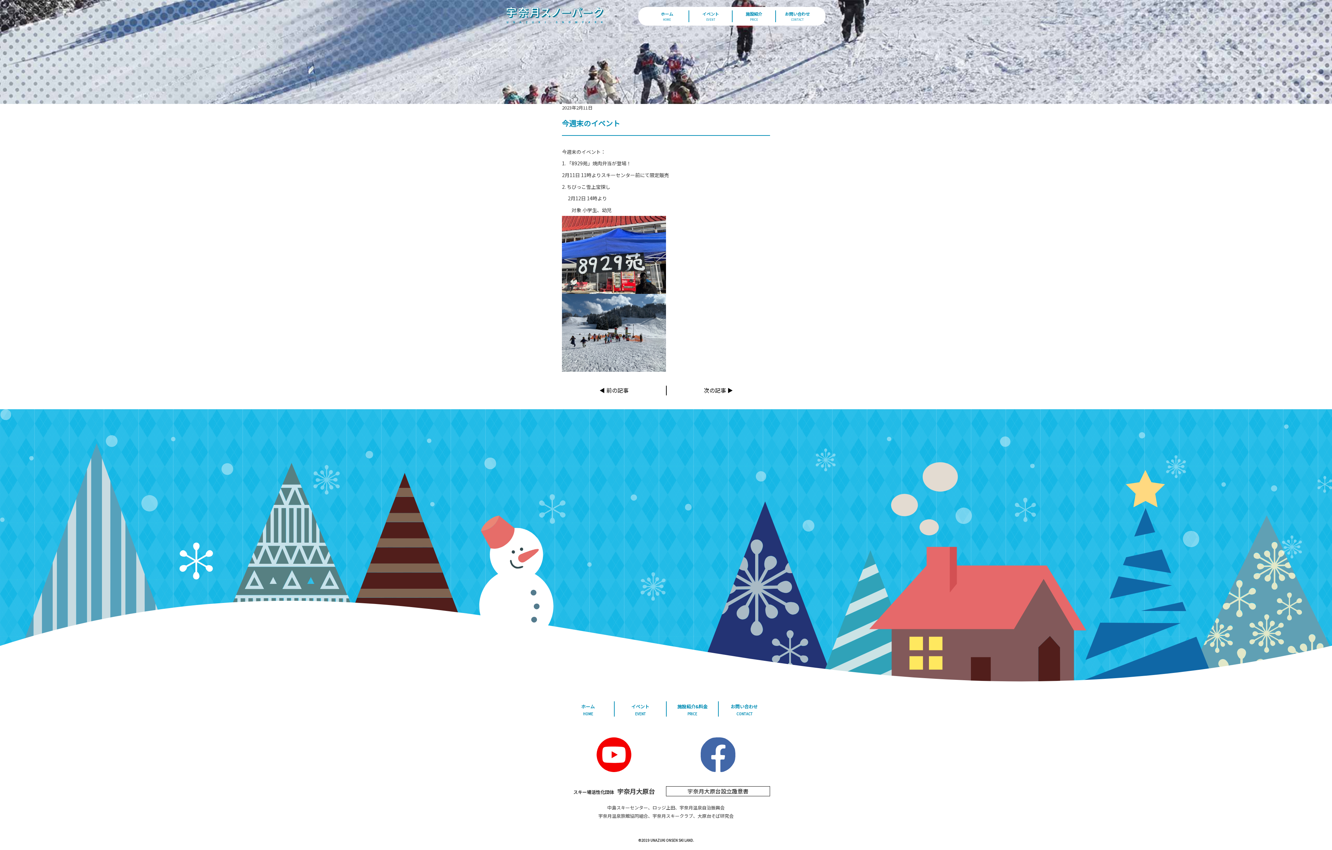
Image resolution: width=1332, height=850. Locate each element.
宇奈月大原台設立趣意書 (718, 791)
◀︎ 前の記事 (614, 390)
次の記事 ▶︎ (718, 390)
